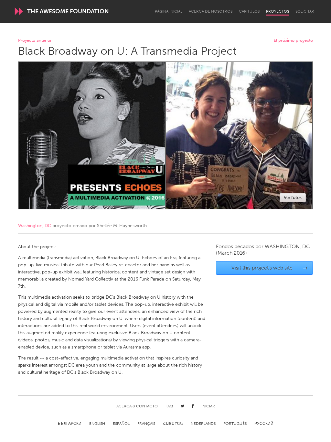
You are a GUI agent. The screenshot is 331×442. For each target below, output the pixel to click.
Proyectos (277, 11)
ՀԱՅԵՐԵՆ (173, 423)
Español (121, 423)
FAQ (169, 406)
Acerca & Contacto (137, 406)
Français (146, 423)
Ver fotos (293, 197)
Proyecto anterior (35, 41)
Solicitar (304, 11)
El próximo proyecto (293, 41)
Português (235, 423)
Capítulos (249, 11)
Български (69, 423)
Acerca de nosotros (210, 11)
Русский (263, 423)
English (97, 423)
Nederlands (203, 423)
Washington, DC (34, 225)
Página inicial (168, 11)
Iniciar (208, 406)
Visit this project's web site (269, 268)
